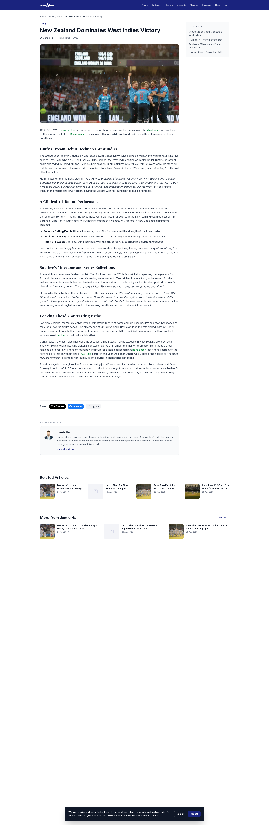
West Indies (153, 130)
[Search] (226, 5)
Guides (194, 5)
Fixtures (156, 5)
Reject (180, 814)
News (145, 5)
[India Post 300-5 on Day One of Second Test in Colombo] (192, 491)
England (61, 335)
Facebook (77, 406)
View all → (223, 517)
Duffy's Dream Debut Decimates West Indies (205, 33)
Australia (86, 353)
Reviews (206, 5)
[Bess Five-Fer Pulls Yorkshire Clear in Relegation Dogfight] (143, 491)
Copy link (95, 406)
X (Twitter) (59, 406)
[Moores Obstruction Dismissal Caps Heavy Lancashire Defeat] (47, 491)
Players (169, 5)
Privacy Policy (139, 815)
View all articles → (67, 449)
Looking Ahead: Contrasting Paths (206, 52)
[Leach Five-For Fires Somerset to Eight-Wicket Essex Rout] (95, 491)
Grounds (181, 5)
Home (43, 16)
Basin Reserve (78, 134)
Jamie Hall (64, 432)
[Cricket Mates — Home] (47, 5)
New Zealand (68, 130)
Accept (194, 814)
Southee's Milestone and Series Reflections (205, 46)
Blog (217, 5)
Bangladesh (139, 349)
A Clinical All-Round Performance (206, 39)
